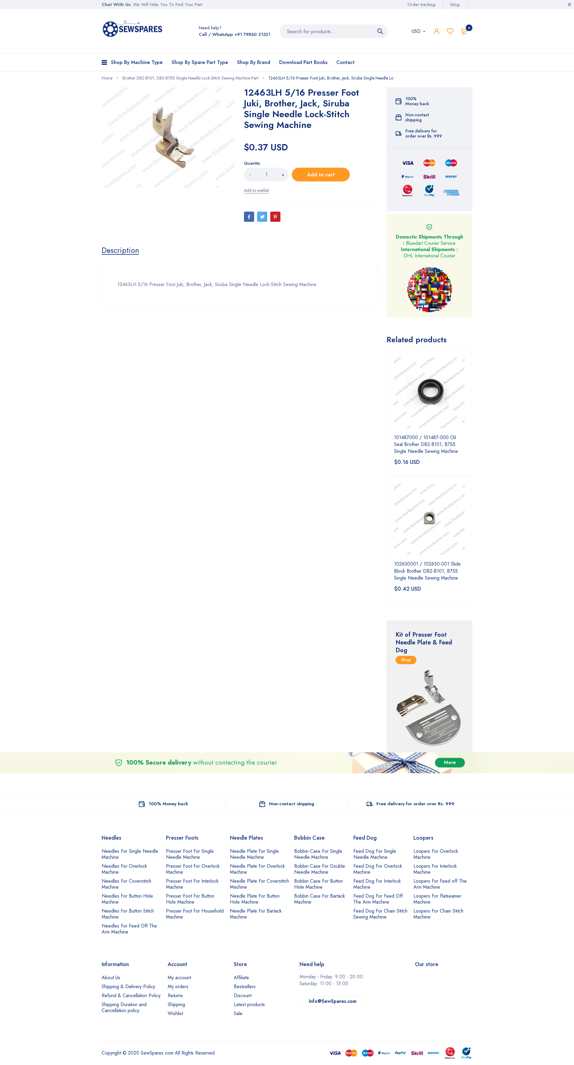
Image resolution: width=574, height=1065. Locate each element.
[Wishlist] (450, 31)
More (450, 762)
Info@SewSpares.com (332, 1001)
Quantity (252, 163)
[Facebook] (249, 217)
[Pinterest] (275, 217)
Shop (406, 660)
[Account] (436, 31)
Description (120, 250)
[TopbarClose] (569, 4)
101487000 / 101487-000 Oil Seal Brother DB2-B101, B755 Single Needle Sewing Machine (426, 444)
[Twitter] (262, 217)
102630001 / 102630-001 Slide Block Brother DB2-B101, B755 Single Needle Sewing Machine (427, 570)
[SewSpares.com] (133, 29)
